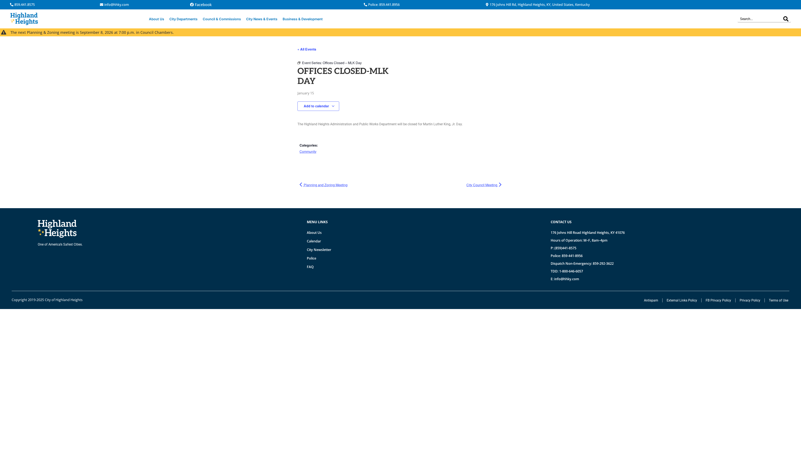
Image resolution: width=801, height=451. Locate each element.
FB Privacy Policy (718, 300)
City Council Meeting (482, 184)
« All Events (306, 49)
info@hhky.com (566, 279)
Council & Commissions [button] (222, 19)
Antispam (651, 300)
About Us (156, 19)
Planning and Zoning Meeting (325, 184)
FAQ (310, 267)
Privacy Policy (750, 300)
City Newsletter (319, 249)
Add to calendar (317, 106)
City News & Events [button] (261, 19)
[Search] (786, 19)
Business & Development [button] (303, 19)
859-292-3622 (603, 263)
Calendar (314, 241)
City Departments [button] (183, 19)
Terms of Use (778, 300)
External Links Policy (682, 300)
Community (308, 151)
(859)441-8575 (565, 248)
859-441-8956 (572, 255)
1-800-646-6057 (571, 271)
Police (311, 258)
